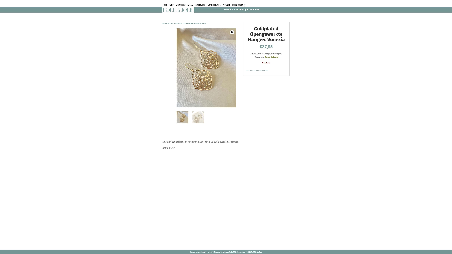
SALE (190, 5)
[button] (232, 32)
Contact (226, 5)
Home (164, 23)
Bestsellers (180, 5)
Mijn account (237, 5)
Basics (170, 23)
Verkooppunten (214, 5)
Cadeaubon (200, 5)
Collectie (274, 57)
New (171, 5)
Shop (164, 5)
